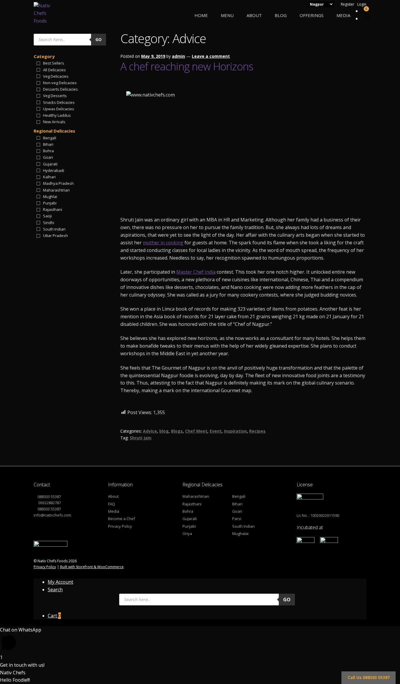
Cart (54, 615)
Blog (281, 15)
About (254, 15)
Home (201, 15)
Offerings (312, 15)
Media (343, 15)
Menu (227, 15)
